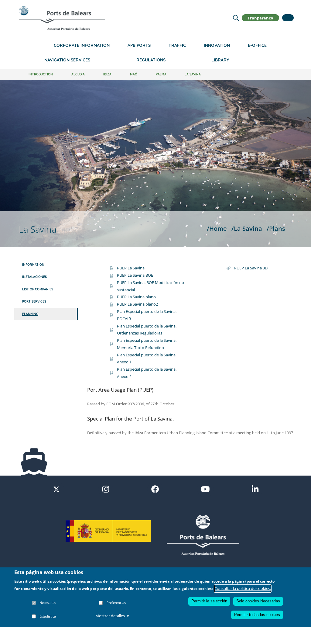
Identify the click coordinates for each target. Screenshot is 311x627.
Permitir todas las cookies (257, 614)
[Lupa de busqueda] (236, 17)
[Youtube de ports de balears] (205, 488)
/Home (217, 228)
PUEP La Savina (131, 268)
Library (220, 60)
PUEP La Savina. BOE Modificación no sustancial (150, 286)
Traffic (177, 45)
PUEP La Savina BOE (135, 275)
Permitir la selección (209, 601)
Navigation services (67, 60)
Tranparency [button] (260, 17)
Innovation (217, 45)
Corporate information (82, 45)
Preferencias (116, 602)
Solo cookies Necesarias (258, 601)
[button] (288, 17)
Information (33, 265)
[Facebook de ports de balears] (155, 488)
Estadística (47, 616)
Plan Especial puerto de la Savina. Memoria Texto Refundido (146, 344)
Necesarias (47, 602)
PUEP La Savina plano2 (137, 304)
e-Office (257, 45)
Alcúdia (78, 74)
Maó (133, 74)
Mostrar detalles (110, 615)
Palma (161, 74)
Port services (34, 301)
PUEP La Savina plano (136, 297)
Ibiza (107, 74)
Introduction (41, 74)
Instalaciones (34, 277)
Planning (30, 314)
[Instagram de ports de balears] (105, 488)
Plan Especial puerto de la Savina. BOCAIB (146, 315)
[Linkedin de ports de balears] (255, 488)
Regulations (151, 60)
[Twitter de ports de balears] (56, 488)
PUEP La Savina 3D (251, 268)
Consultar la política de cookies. (242, 588)
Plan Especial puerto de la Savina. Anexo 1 (146, 358)
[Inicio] (62, 18)
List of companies (37, 289)
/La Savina (246, 228)
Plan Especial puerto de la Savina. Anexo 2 (146, 372)
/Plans (276, 228)
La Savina (193, 74)
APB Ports (139, 45)
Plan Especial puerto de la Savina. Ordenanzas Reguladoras (146, 329)
